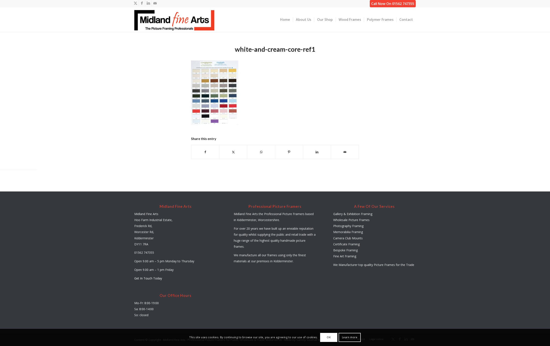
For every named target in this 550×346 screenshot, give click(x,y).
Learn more (350, 337)
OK (329, 337)
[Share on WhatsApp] (261, 152)
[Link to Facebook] (142, 3)
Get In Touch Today (148, 278)
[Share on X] (233, 152)
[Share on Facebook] (205, 152)
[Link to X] (135, 3)
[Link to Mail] (155, 3)
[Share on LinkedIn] (317, 152)
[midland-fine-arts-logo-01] (174, 19)
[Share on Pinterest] (289, 152)
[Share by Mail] (345, 152)
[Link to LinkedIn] (148, 3)
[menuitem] (285, 19)
